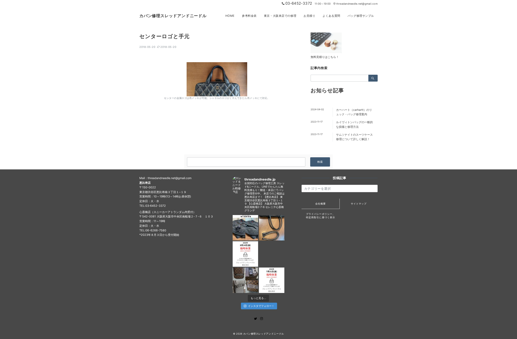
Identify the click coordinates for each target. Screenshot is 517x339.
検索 (320, 161)
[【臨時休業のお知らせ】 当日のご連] (271, 280)
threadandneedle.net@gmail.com (357, 3)
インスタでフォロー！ (261, 306)
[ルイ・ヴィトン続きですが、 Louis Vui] (271, 254)
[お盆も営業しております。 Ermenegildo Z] (271, 227)
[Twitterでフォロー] (255, 318)
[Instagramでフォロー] (261, 318)
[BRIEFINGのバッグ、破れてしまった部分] (245, 227)
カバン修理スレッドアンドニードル (173, 16)
